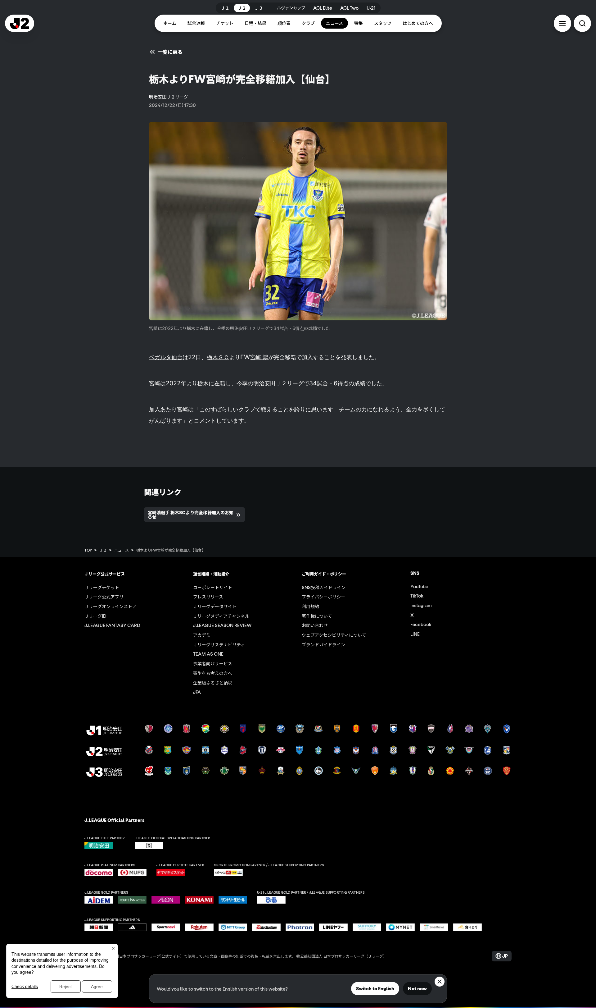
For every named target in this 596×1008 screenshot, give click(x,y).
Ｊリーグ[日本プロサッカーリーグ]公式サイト (141, 956)
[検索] (582, 23)
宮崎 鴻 (259, 357)
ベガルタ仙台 (166, 357)
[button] (562, 23)
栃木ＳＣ (218, 357)
